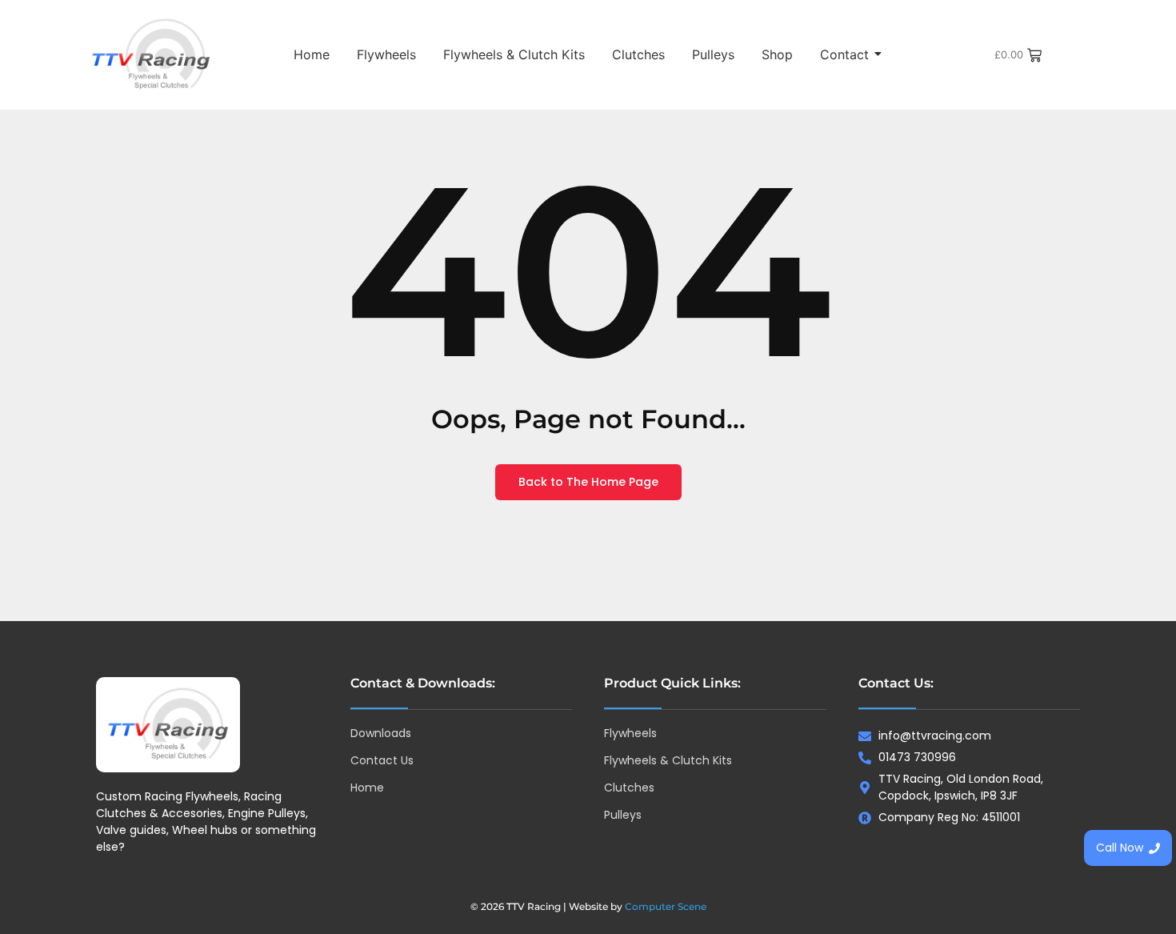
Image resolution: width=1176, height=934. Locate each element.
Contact (844, 54)
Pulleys (713, 54)
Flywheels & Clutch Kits (514, 54)
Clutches (638, 54)
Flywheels (386, 54)
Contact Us (382, 760)
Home (312, 54)
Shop (777, 54)
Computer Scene (665, 906)
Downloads (380, 733)
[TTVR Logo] (168, 724)
